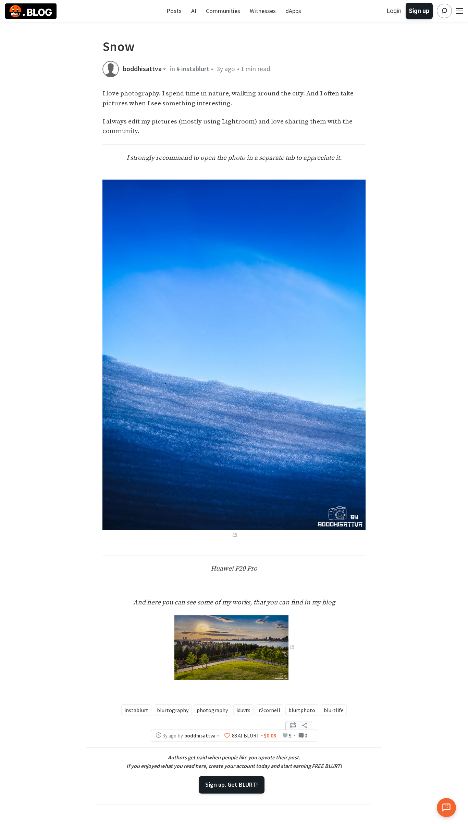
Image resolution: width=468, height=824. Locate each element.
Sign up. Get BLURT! (231, 784)
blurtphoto (301, 710)
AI (193, 11)
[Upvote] (227, 735)
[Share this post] (304, 725)
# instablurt (192, 69)
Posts (174, 11)
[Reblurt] (293, 725)
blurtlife (334, 710)
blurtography (172, 710)
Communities (223, 11)
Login (394, 10)
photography (212, 710)
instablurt (136, 710)
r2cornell (269, 710)
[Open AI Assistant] (446, 807)
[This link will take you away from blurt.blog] (234, 647)
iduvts (243, 710)
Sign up (419, 10)
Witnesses (263, 11)
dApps (293, 11)
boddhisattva (142, 69)
